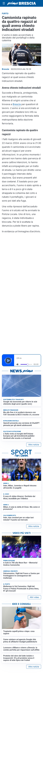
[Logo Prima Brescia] (21, 3)
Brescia (17, 104)
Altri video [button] (34, 597)
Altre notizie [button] (33, 444)
